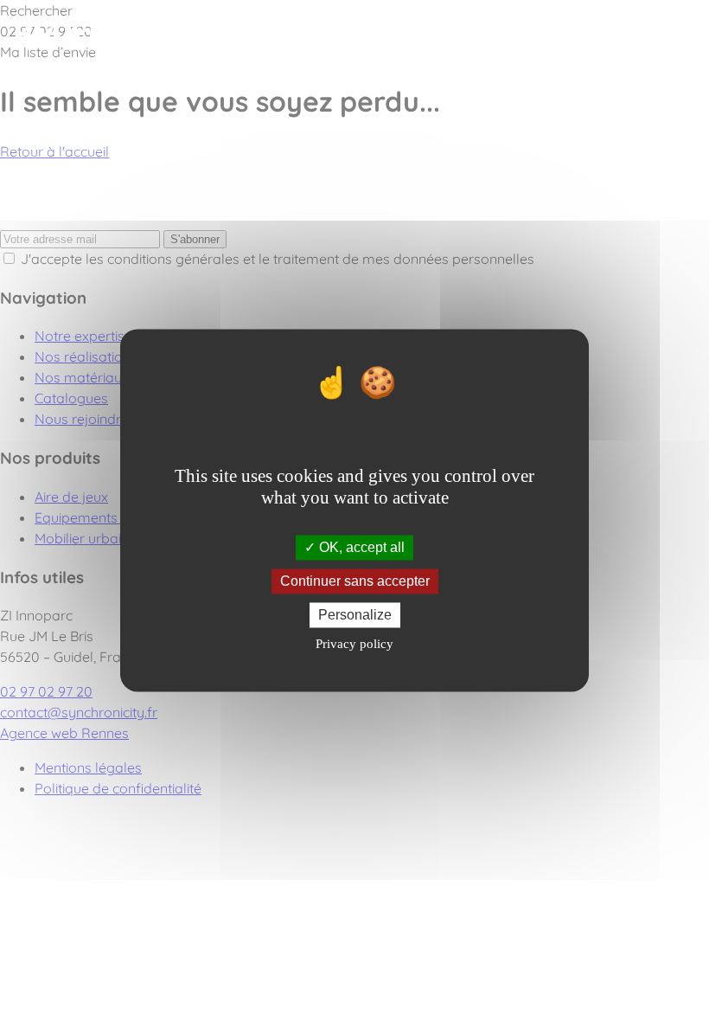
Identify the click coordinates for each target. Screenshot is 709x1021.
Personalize (355, 614)
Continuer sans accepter (355, 581)
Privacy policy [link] (354, 645)
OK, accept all (360, 547)
